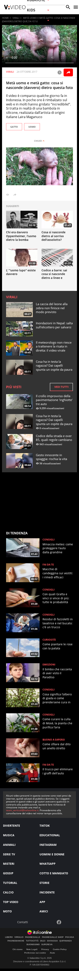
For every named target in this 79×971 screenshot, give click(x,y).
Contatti (22, 922)
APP (42, 902)
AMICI (44, 911)
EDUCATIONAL (50, 835)
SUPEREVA (46, 945)
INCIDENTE (47, 892)
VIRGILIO (18, 937)
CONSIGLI (48, 539)
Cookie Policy (60, 949)
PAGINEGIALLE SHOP (53, 937)
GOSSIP (8, 873)
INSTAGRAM (48, 845)
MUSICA (8, 835)
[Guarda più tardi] (60, 72)
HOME (5, 17)
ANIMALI (9, 845)
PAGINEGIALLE (32, 937)
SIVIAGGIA (52, 941)
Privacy (45, 949)
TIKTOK (45, 825)
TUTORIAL (10, 883)
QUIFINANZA (65, 941)
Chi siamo (17, 949)
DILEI (42, 941)
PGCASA (69, 937)
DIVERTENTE (11, 825)
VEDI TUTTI (61, 387)
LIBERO (9, 937)
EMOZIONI (49, 664)
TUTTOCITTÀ (32, 941)
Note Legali (31, 949)
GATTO (14, 126)
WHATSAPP (48, 864)
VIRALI (16, 17)
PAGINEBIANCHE (15, 941)
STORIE (44, 883)
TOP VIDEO (10, 902)
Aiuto (52, 953)
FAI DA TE (48, 564)
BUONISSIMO (33, 945)
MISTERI (8, 864)
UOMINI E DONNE (52, 854)
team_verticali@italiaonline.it (22, 810)
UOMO (32, 126)
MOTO (7, 911)
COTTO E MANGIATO (54, 873)
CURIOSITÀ (49, 639)
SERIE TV (9, 854)
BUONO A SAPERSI (54, 739)
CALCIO (8, 892)
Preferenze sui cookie (35, 953)
